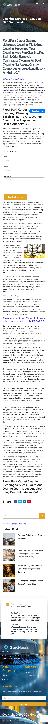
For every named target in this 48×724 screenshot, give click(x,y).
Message (7, 176)
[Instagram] (13, 720)
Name (6, 157)
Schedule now (37, 111)
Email (6, 166)
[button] (36, 4)
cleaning (39, 85)
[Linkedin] (17, 720)
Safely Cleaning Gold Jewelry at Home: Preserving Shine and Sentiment (30, 568)
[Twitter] (7, 720)
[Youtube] (10, 720)
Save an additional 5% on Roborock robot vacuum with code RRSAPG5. (24, 319)
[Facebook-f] (3, 720)
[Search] (42, 516)
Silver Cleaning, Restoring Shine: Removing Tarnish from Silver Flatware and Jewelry (31, 553)
